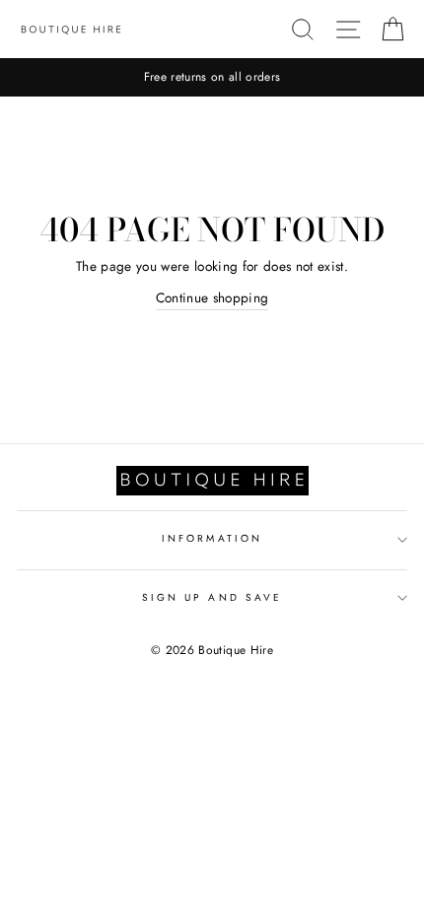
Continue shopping (212, 297)
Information (212, 538)
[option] (212, 77)
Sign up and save (212, 597)
